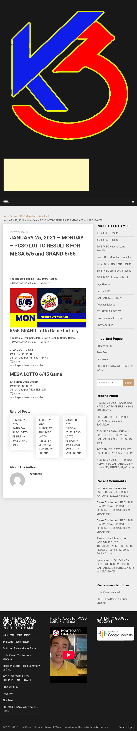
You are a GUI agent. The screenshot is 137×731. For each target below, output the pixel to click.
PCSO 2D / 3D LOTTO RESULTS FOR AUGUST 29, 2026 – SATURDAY (114, 421)
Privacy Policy (104, 345)
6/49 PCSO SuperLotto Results (114, 263)
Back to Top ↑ (126, 727)
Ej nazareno (103, 560)
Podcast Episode (106, 304)
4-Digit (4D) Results (107, 233)
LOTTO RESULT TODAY (110, 297)
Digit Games (103, 284)
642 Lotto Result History (16, 641)
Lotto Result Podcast (108, 592)
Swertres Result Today (109, 318)
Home (6, 216)
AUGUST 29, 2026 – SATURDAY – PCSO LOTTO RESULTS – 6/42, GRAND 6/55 (115, 406)
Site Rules (102, 359)
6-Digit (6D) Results (107, 239)
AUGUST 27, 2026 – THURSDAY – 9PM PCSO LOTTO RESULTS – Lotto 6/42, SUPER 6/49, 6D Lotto (115, 464)
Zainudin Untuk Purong (109, 538)
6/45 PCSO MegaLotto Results (30, 216)
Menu (6, 201)
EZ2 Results (103, 291)
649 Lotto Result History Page (19, 648)
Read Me (102, 352)
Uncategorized (105, 325)
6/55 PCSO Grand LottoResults (114, 270)
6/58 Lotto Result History (17, 635)
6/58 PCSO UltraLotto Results (113, 277)
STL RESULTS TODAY (109, 311)
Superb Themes (99, 727)
